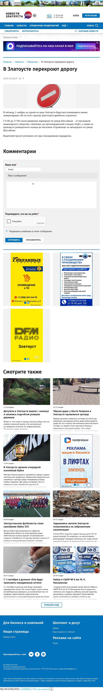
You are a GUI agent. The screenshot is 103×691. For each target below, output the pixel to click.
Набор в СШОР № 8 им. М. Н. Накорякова (69, 581)
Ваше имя (11, 164)
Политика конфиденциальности (14, 667)
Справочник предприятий (44, 25)
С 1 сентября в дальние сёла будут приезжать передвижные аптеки (23, 581)
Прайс (55, 643)
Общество (32, 61)
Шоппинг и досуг (66, 623)
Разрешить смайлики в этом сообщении (30, 231)
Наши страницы (16, 632)
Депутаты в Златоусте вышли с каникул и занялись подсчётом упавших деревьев (26, 414)
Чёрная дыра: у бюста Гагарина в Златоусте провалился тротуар (72, 413)
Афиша (56, 628)
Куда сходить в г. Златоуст (64, 632)
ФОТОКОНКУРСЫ (30, 31)
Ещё (64, 25)
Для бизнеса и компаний (23, 623)
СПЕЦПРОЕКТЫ (12, 31)
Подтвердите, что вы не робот (22, 213)
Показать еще (51, 605)
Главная (9, 25)
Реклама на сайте (67, 638)
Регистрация (91, 15)
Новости (21, 25)
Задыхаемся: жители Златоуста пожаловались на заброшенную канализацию (71, 526)
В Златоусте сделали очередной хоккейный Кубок (22, 469)
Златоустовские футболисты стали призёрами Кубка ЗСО (23, 525)
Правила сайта (9, 637)
